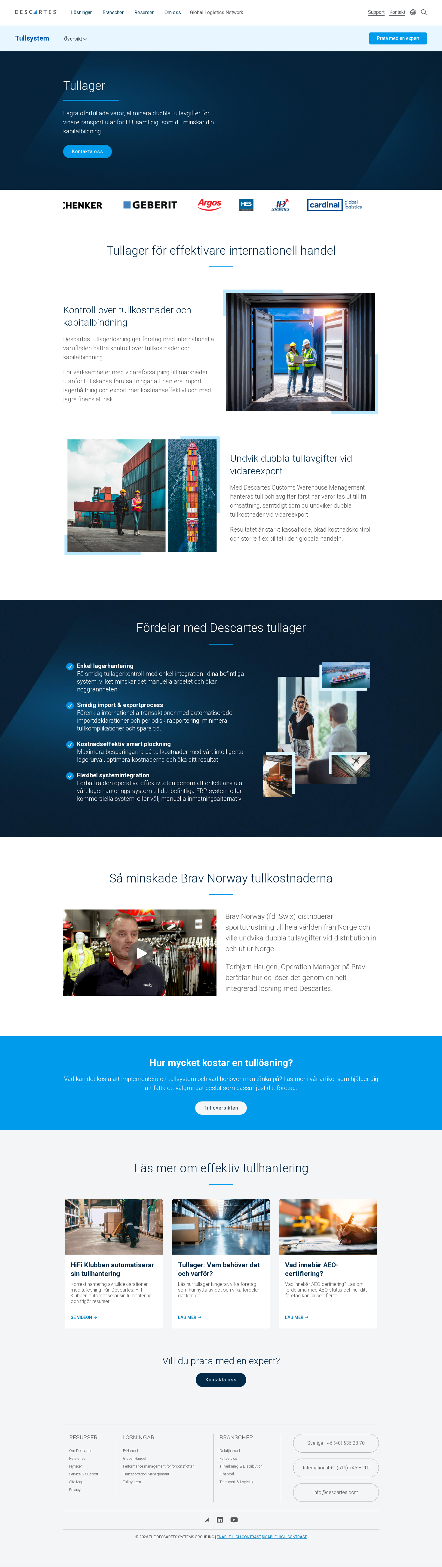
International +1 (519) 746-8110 (336, 1468)
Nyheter (75, 1466)
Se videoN (83, 1317)
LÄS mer (189, 1317)
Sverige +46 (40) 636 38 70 (336, 1443)
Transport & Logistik (236, 1482)
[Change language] (413, 12)
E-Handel (130, 1450)
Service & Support (83, 1474)
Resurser (144, 12)
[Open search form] (424, 12)
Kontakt (397, 12)
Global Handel (134, 1458)
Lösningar (81, 12)
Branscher (113, 12)
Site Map (76, 1482)
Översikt (73, 39)
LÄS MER (296, 1317)
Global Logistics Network (216, 12)
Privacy (75, 1489)
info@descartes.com (336, 1492)
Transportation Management (146, 1474)
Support (376, 12)
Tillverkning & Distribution (240, 1466)
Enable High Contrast (239, 1537)
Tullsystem (32, 38)
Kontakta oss (87, 151)
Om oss (172, 12)
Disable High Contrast (284, 1537)
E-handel (226, 1474)
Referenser (78, 1458)
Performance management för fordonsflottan (159, 1466)
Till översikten (221, 1108)
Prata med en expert (398, 38)
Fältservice (228, 1458)
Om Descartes (81, 1450)
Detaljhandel (229, 1450)
